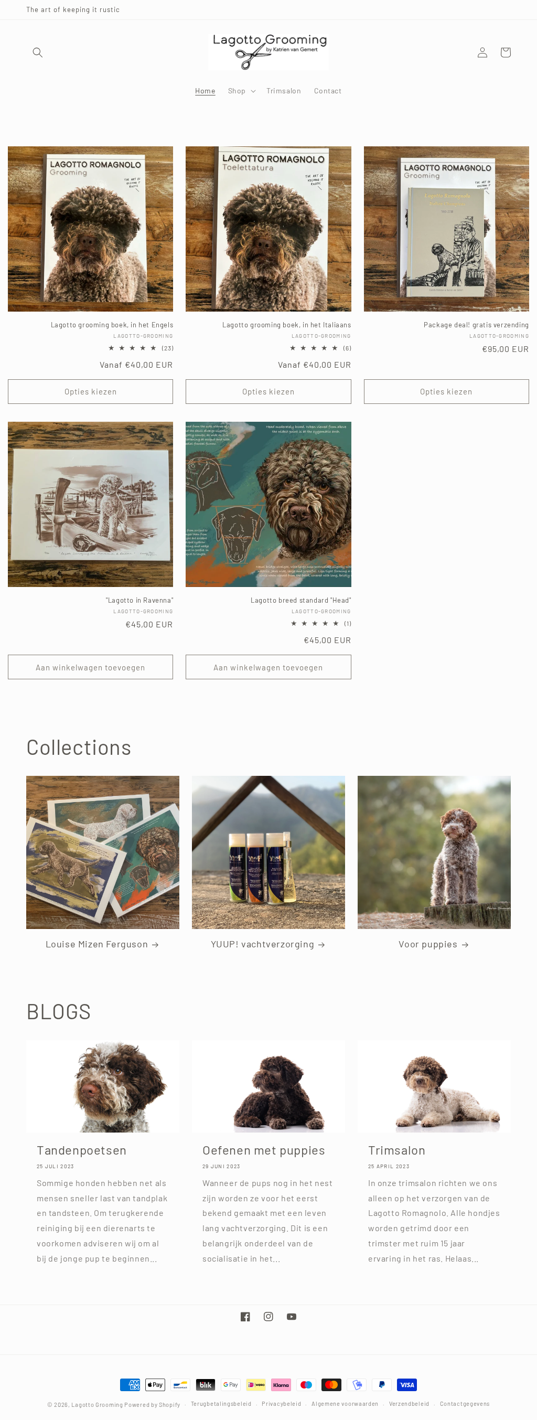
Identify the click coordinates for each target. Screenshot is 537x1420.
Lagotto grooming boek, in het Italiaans (286, 325)
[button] (37, 52)
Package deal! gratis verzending (476, 325)
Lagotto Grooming (97, 1404)
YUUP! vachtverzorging (263, 943)
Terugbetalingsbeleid (221, 1403)
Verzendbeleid (409, 1403)
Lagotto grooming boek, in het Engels (112, 325)
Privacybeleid (281, 1403)
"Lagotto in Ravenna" (139, 600)
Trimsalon (396, 1149)
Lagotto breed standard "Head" (301, 600)
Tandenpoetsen (82, 1149)
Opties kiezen (91, 391)
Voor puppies (428, 943)
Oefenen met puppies (263, 1149)
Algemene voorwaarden (345, 1403)
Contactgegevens (465, 1403)
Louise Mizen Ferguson (97, 943)
